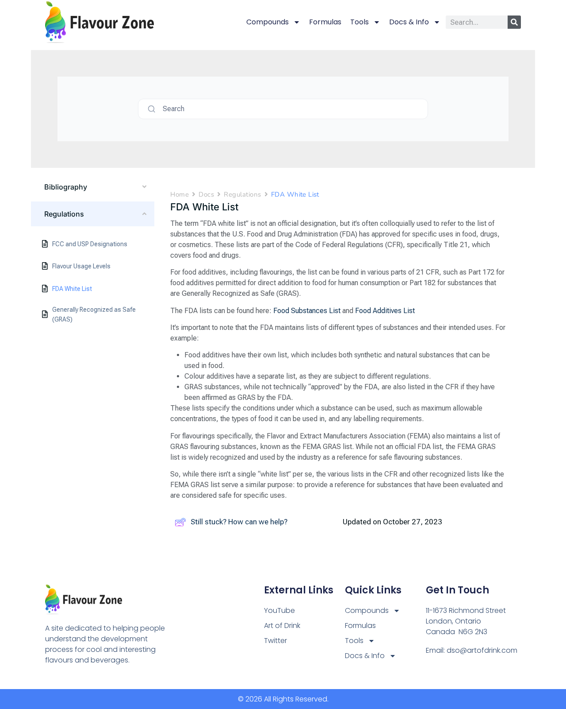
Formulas (325, 22)
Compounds (267, 22)
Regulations (242, 194)
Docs (206, 194)
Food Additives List (385, 310)
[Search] (514, 22)
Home (179, 194)
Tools (359, 22)
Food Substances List (306, 310)
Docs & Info (409, 22)
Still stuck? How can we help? (239, 521)
